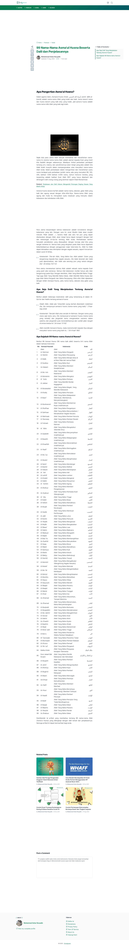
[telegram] (32, 62)
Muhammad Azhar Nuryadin (33, 923)
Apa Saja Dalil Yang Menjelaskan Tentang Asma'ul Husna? (106, 51)
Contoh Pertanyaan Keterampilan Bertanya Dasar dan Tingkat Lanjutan (78, 808)
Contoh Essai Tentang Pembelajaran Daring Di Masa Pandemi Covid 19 (48, 808)
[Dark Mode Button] (108, 3)
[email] (32, 69)
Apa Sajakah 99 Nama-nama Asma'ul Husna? (108, 57)
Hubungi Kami (72, 935)
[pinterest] (32, 65)
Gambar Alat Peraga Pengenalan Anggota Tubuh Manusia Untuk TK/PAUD (47, 780)
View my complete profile (26, 928)
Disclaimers (71, 924)
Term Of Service (73, 929)
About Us (70, 932)
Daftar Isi (70, 921)
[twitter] (32, 54)
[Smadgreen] (21, 2)
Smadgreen (67, 943)
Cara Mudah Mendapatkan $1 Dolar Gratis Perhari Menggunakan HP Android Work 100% (78, 780)
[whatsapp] (32, 58)
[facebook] (32, 51)
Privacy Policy (72, 927)
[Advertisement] (64, 26)
